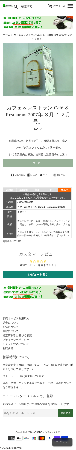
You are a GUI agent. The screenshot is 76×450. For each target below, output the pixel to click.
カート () (59, 5)
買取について (11, 331)
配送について (11, 326)
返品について (64, 382)
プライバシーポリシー (16, 339)
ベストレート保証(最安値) (18, 375)
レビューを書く (38, 274)
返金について (11, 322)
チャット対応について (16, 343)
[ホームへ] (8, 5)
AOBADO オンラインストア (46, 432)
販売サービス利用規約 (16, 318)
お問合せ (8, 348)
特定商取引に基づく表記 (17, 335)
